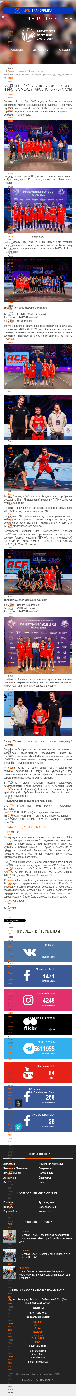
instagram (56, 18)
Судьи (10, 468)
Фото (10, 966)
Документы (12, 131)
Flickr (38, 1341)
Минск (10, 362)
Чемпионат (12, 507)
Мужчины (11, 709)
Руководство (46, 1202)
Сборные (11, 501)
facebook (39, 18)
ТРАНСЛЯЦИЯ (38, 10)
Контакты (11, 111)
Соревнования (47, 1206)
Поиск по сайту (28, 18)
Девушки (11, 953)
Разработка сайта (30, 1380)
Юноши (11, 947)
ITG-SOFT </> (47, 1380)
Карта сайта (10, 1211)
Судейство (12, 448)
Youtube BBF (38, 1338)
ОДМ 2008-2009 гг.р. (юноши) (11, 1264)
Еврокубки (12, 540)
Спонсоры (45, 1177)
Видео (42, 1182)
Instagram (38, 1331)
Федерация (12, 494)
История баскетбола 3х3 (12, 884)
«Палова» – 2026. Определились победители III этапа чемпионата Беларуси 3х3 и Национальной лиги (45, 1238)
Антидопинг (65, 49)
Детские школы (12, 1172)
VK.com (38, 1325)
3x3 (9, 834)
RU (66, 18)
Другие (10, 973)
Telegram (38, 1335)
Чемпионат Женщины (15, 1168)
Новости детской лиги (11, 930)
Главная (11, 25)
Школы (10, 355)
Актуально (17, 49)
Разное (10, 547)
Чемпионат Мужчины (51, 1163)
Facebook (38, 1321)
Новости (11, 474)
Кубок (10, 514)
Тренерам (12, 302)
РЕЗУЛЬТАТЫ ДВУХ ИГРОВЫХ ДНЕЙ (25, 827)
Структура (12, 65)
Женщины (12, 755)
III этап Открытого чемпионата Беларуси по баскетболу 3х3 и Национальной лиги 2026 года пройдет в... (44, 1274)
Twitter (38, 1328)
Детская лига (40, 49)
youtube (50, 18)
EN (71, 18)
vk (33, 18)
